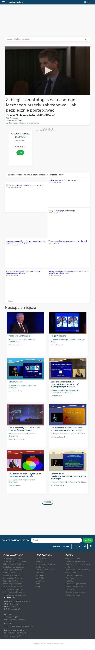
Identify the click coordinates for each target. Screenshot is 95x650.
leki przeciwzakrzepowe (18, 123)
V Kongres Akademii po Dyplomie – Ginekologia (22, 435)
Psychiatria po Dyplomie (12, 589)
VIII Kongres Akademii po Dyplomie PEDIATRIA (22, 386)
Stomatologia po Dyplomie (14, 595)
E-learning (40, 581)
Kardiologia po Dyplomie (13, 569)
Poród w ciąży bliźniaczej (20, 336)
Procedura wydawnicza (75, 561)
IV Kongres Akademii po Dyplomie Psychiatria (68, 482)
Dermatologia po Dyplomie (14, 561)
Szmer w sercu (16, 381)
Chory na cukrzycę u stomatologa (61, 211)
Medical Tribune (9, 572)
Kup (20, 152)
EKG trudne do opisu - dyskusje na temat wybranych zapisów (25, 475)
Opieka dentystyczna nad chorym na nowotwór (24, 185)
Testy (38, 584)
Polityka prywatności (74, 575)
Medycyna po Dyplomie (12, 575)
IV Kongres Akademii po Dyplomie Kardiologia (22, 481)
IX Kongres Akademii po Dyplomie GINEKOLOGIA (22, 340)
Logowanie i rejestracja (75, 586)
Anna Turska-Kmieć (15, 391)
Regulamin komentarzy (75, 592)
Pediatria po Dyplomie (12, 586)
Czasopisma (41, 558)
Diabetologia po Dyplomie (13, 564)
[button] (47, 70)
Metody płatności (72, 595)
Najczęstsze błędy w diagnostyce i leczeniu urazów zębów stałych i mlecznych (68, 272)
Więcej (10, 301)
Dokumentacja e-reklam (75, 584)
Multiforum (40, 572)
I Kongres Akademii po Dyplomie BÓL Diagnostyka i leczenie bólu (65, 391)
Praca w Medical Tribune (14, 636)
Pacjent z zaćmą (58, 336)
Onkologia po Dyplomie (12, 584)
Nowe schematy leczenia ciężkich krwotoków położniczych (24, 429)
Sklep (38, 586)
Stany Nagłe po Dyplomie (13, 592)
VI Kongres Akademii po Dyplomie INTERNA (68, 434)
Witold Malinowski (15, 345)
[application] (47, 70)
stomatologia (34, 123)
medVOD (40, 578)
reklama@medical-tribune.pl (16, 633)
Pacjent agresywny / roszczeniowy (62, 180)
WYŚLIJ (88, 540)
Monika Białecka (56, 396)
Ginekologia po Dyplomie (13, 567)
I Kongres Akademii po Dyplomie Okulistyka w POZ (68, 340)
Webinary (40, 575)
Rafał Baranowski (15, 485)
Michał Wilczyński (57, 345)
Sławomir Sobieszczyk (16, 439)
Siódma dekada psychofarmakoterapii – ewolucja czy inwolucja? (68, 476)
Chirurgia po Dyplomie (11, 558)
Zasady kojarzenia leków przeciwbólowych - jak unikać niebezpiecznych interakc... (65, 384)
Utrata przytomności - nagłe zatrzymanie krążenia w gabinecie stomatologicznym (25, 242)
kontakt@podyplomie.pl (14, 619)
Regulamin (69, 589)
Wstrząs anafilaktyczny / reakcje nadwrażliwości (67, 241)
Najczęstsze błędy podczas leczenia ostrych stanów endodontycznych (23, 272)
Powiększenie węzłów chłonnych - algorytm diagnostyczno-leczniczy (67, 429)
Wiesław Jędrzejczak (58, 437)
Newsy (39, 561)
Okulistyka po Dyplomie (12, 581)
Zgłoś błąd (69, 578)
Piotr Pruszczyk (12, 118)
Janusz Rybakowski (57, 485)
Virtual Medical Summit (45, 569)
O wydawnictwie (72, 558)
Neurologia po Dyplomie (12, 578)
